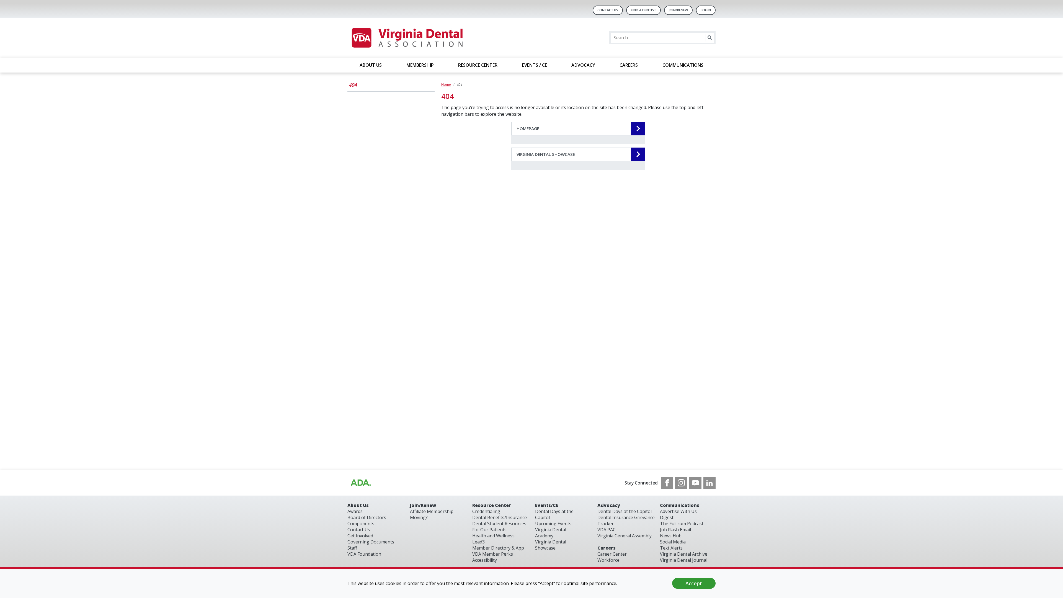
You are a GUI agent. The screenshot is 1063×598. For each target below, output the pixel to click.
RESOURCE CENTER (477, 65)
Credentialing (486, 511)
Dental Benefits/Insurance (499, 517)
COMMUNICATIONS (682, 65)
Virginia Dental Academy (550, 533)
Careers (606, 548)
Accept (693, 583)
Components (360, 523)
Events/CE (546, 505)
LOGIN (706, 10)
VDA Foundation (364, 554)
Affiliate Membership (431, 511)
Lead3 (478, 542)
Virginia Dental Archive (683, 554)
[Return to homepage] (406, 37)
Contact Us (607, 10)
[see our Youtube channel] (695, 483)
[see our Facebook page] (667, 483)
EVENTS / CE (534, 65)
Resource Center (491, 505)
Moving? (419, 517)
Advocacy (608, 505)
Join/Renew (678, 10)
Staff (352, 548)
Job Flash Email (675, 530)
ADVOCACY (583, 65)
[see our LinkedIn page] (709, 483)
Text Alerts (671, 548)
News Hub (671, 536)
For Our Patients (489, 530)
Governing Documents (370, 542)
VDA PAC (606, 530)
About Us (358, 505)
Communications (679, 505)
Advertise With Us (678, 511)
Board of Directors (366, 517)
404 (353, 84)
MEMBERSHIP (420, 65)
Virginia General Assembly (624, 536)
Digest (667, 517)
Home (446, 84)
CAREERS (629, 65)
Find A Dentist (643, 10)
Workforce (608, 560)
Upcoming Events (553, 523)
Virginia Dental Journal (683, 560)
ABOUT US (371, 65)
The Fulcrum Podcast (681, 523)
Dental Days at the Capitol (624, 511)
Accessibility (484, 560)
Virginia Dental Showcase (550, 545)
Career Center (612, 554)
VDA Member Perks (492, 554)
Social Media (673, 542)
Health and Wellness (493, 536)
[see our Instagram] (681, 483)
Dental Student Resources (499, 523)
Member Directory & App (498, 548)
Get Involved (360, 536)
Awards (355, 511)
